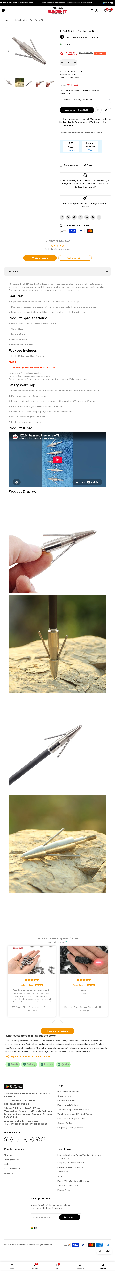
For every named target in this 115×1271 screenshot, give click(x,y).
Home (7, 20)
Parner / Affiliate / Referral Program (73, 1181)
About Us (62, 1176)
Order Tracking (64, 1096)
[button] (55, 1022)
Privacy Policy (64, 1190)
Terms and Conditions (68, 1185)
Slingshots (9, 1155)
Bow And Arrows (72, 78)
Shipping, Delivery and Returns (71, 1163)
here (40, 373)
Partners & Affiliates (66, 1100)
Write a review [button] (40, 258)
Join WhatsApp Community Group (73, 1109)
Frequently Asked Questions (70, 1127)
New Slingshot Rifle (13, 1169)
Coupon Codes (65, 1123)
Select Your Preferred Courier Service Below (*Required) (80, 92)
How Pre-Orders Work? (68, 1091)
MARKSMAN (72, 85)
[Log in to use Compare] (106, 110)
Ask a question (70, 165)
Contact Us (63, 1172)
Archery (7, 1164)
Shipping (76, 133)
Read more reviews (57, 1031)
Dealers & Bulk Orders (68, 1105)
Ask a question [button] (75, 258)
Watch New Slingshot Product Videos (75, 1114)
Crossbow (9, 1173)
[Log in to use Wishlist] (98, 110)
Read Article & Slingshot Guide (72, 1118)
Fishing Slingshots (12, 1159)
